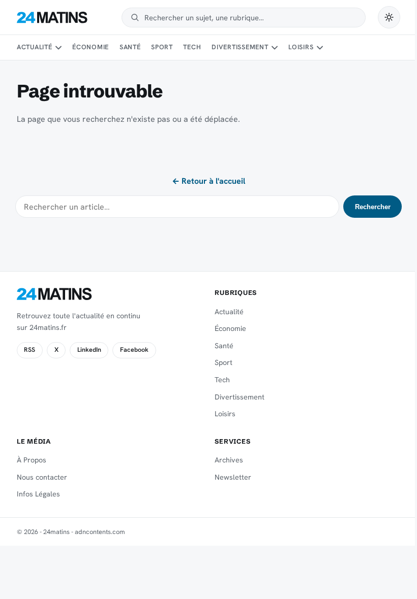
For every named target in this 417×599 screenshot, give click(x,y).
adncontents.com (100, 531)
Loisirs (300, 47)
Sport (162, 47)
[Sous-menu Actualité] (58, 48)
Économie (90, 47)
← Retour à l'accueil (208, 181)
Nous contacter (42, 477)
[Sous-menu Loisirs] (320, 48)
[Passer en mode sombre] (389, 17)
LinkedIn (89, 350)
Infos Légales (38, 493)
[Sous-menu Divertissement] (275, 48)
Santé (130, 47)
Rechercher (373, 207)
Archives (229, 459)
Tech (192, 47)
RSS (29, 350)
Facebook (134, 350)
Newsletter (233, 477)
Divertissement (240, 47)
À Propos (31, 459)
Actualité (34, 47)
